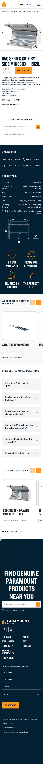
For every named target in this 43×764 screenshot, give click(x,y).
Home (4, 11)
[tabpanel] (19, 331)
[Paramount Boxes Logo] (4, 4)
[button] (38, 127)
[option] (21, 694)
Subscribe (10, 705)
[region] (21, 384)
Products (11, 11)
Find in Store (26, 4)
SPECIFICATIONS (9, 104)
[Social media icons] (4, 629)
